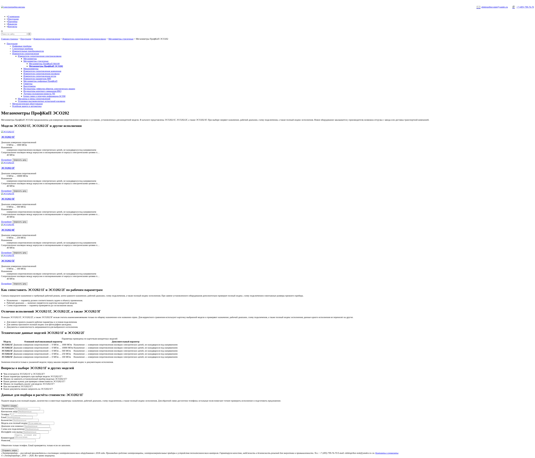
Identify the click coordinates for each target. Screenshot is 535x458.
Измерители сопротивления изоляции (41, 73)
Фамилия (5, 440)
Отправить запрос (9, 450)
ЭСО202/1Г (8, 137)
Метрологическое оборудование (27, 104)
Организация (7, 408)
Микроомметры (30, 68)
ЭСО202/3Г (8, 198)
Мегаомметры (30, 58)
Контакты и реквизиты (386, 453)
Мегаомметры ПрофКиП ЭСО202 (46, 66)
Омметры (27, 84)
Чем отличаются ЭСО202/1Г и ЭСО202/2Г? (24, 374)
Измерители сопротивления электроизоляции (84, 39)
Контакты (12, 26)
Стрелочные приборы (22, 48)
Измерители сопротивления (46, 39)
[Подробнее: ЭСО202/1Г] (7, 131)
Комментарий (7, 438)
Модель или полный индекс (14, 423)
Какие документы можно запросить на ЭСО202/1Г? (28, 389)
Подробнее (6, 160)
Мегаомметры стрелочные (120, 39)
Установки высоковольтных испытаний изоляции (41, 101)
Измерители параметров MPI (37, 78)
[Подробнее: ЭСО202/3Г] (7, 193)
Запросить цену (19, 160)
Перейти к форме (9, 406)
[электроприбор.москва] (23, 7)
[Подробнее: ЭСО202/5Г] (7, 255)
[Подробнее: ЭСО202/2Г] (7, 162)
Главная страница (9, 39)
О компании (14, 16)
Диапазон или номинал (12, 426)
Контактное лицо (9, 411)
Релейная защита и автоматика (27, 106)
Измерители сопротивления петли (39, 76)
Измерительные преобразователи (28, 51)
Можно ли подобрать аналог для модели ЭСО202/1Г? (28, 384)
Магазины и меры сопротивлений (34, 99)
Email (3, 417)
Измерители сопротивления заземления (42, 71)
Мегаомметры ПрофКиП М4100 (44, 63)
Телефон (6, 414)
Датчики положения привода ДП (39, 94)
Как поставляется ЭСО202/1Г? (18, 386)
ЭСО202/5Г (8, 260)
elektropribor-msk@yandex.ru (492, 7)
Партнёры (12, 21)
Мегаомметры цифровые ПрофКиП (40, 81)
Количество (6, 420)
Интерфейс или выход (11, 432)
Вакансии (12, 24)
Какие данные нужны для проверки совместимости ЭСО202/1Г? (34, 381)
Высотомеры (29, 86)
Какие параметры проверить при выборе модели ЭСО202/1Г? (32, 376)
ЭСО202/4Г (8, 229)
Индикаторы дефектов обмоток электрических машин (49, 89)
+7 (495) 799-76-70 (523, 7)
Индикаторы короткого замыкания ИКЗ (42, 91)
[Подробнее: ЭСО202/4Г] (7, 224)
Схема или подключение (13, 429)
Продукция (13, 19)
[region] (267, 348)
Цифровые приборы (21, 46)
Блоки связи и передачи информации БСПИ (44, 96)
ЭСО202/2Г (8, 168)
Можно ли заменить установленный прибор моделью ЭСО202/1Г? (35, 379)
